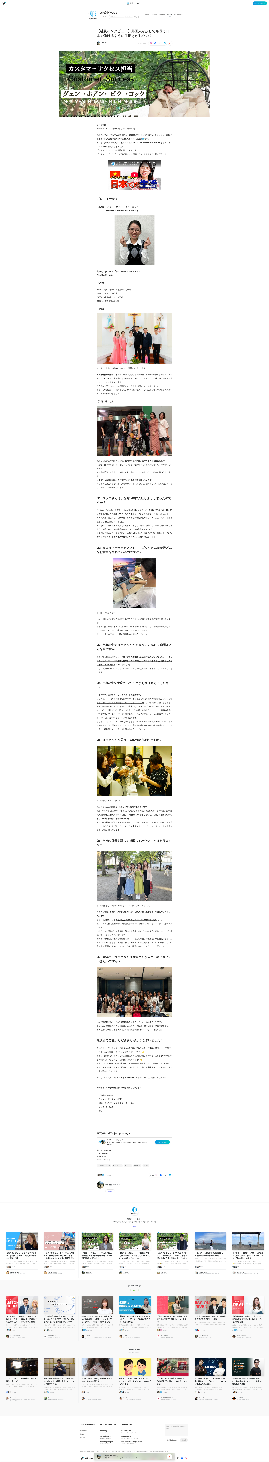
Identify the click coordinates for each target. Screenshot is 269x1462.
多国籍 (146, 1166)
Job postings (178, 14)
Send (184, 1440)
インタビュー (118, 1166)
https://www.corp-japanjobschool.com (122, 17)
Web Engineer (101, 1156)
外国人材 (137, 1166)
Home (147, 14)
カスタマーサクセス (104, 1166)
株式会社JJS (108, 13)
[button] (87, 1425)
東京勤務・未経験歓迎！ (105, 1150)
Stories (169, 14)
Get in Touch (172, 1440)
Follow (105, 17)
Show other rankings (134, 1352)
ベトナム (128, 1166)
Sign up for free (259, 3)
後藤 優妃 (104, 42)
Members (162, 14)
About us (154, 14)
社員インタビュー (134, 1219)
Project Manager (102, 1153)
